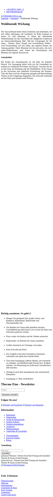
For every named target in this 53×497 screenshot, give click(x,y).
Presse (8, 440)
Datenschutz (11, 417)
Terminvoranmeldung (15, 424)
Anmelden (6, 453)
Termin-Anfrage (12, 422)
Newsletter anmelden (10, 395)
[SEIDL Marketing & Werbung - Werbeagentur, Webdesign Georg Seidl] (3, 471)
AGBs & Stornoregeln (15, 419)
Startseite (4, 18)
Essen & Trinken (13, 438)
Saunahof (14, 18)
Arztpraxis (10, 426)
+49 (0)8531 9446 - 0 (15, 9)
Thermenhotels (12, 435)
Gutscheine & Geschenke (16, 431)
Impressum (10, 415)
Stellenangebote (12, 429)
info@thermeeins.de (14, 12)
